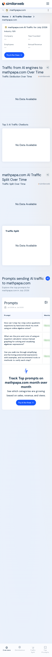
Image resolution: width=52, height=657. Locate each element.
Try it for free (12, 55)
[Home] (13, 3)
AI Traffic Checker (22, 16)
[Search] (26, 10)
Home (5, 16)
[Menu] (48, 3)
